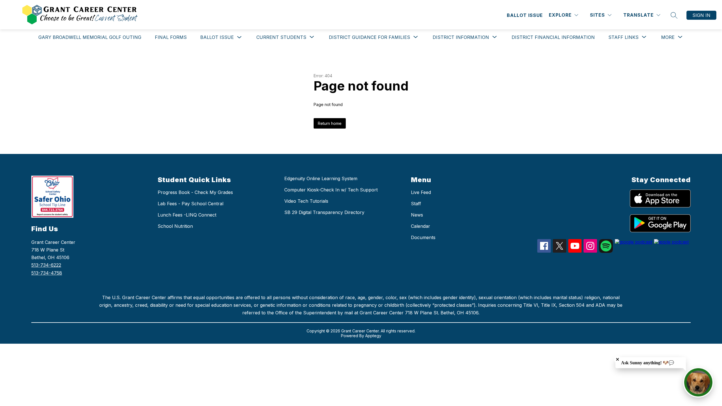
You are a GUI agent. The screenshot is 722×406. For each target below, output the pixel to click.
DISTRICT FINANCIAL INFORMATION (553, 37)
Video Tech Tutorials (306, 201)
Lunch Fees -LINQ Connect (187, 215)
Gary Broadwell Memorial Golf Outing (89, 37)
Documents (423, 237)
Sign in (701, 15)
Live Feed (421, 192)
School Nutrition (175, 226)
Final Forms (171, 37)
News (417, 215)
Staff (416, 203)
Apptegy (373, 335)
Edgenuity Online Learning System (320, 178)
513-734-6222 (46, 265)
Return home (330, 123)
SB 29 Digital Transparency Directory (324, 212)
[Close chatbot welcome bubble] (617, 359)
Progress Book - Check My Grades (195, 192)
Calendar (420, 226)
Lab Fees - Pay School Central (190, 203)
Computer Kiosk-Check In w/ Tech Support (331, 190)
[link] (525, 15)
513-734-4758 (46, 273)
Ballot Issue (217, 37)
